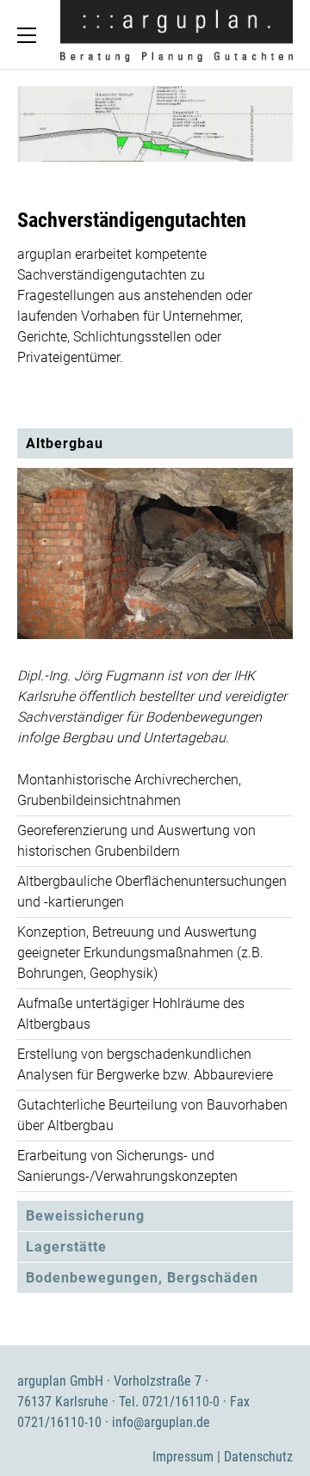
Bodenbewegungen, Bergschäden (142, 1278)
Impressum (183, 1456)
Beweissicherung (85, 1216)
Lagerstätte (66, 1247)
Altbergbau (64, 443)
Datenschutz (258, 1456)
